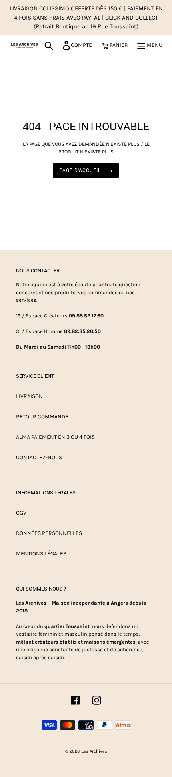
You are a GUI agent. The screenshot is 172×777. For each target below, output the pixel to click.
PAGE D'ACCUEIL (79, 170)
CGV (21, 512)
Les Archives (94, 751)
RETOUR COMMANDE (42, 416)
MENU (154, 45)
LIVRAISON (29, 396)
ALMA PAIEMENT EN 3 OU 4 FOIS (55, 437)
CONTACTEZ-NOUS (39, 457)
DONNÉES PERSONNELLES (49, 533)
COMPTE (83, 44)
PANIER (121, 44)
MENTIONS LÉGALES (41, 553)
